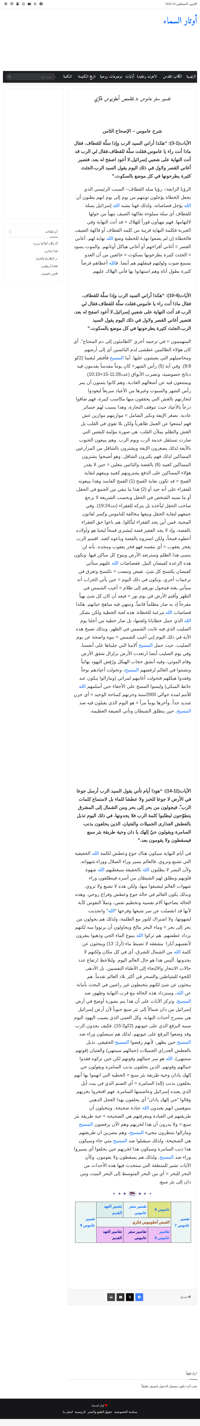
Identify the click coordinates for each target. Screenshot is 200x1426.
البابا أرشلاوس (51, 251)
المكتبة (67, 76)
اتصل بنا (68, 1411)
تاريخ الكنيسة (87, 76)
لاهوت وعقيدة (147, 76)
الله (187, 205)
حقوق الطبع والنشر (100, 1411)
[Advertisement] (66, 39)
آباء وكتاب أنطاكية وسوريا (46, 243)
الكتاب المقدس (172, 76)
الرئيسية (191, 76)
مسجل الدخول (168, 1386)
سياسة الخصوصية (125, 1411)
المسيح (117, 357)
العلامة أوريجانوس (49, 266)
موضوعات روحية (111, 76)
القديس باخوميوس (49, 273)
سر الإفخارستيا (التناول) (47, 258)
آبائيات (129, 76)
